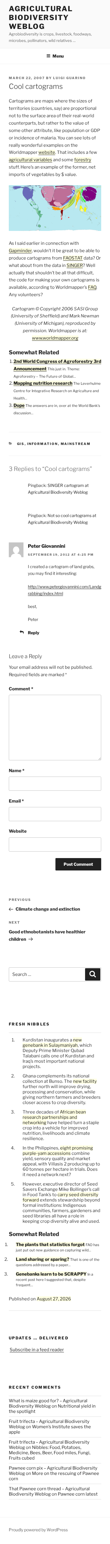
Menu (58, 55)
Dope (19, 405)
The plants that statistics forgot (50, 1244)
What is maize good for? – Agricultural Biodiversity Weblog (48, 1403)
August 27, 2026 (54, 1299)
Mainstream (76, 444)
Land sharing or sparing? (42, 1259)
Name (16, 770)
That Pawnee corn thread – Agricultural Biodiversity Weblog (49, 1491)
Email (16, 801)
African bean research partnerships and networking (54, 1117)
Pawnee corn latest (78, 1494)
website (46, 152)
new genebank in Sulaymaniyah (52, 1042)
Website (18, 831)
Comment (21, 689)
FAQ (92, 287)
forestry (82, 159)
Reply (33, 632)
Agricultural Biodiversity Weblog (41, 17)
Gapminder (20, 250)
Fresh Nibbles (29, 1024)
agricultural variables (30, 159)
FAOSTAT (73, 258)
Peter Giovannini (46, 546)
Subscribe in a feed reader (37, 1349)
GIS (21, 444)
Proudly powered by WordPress (38, 1529)
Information (42, 444)
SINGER (75, 265)
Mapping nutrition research (42, 383)
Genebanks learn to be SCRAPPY (51, 1274)
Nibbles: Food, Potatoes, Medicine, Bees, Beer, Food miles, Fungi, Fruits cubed (49, 1453)
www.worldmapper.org (55, 338)
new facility (85, 1081)
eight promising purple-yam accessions (58, 1150)
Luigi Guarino (69, 78)
